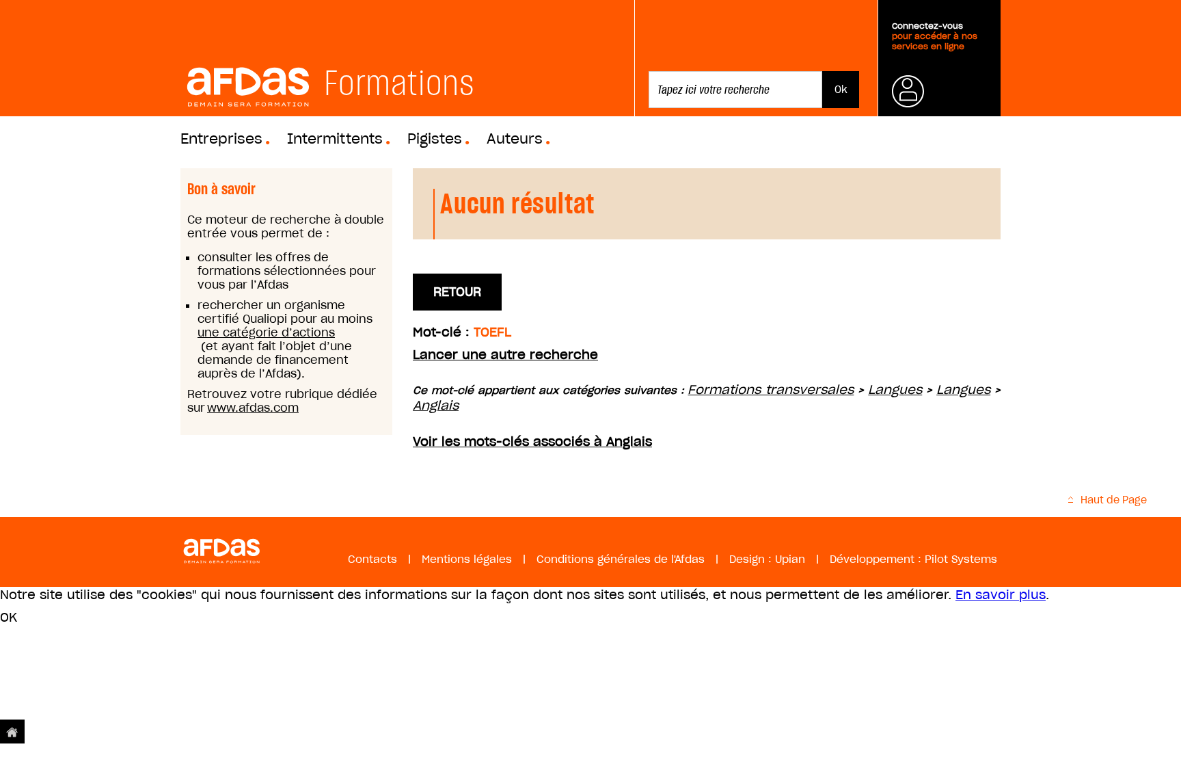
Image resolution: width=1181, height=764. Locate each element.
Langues (895, 389)
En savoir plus (1000, 595)
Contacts (372, 559)
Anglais (436, 405)
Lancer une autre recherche (505, 355)
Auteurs (515, 139)
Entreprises (221, 139)
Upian (790, 559)
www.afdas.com (253, 407)
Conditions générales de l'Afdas (621, 559)
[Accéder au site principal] (12, 731)
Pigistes (434, 139)
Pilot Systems (961, 559)
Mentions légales (467, 559)
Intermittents (335, 139)
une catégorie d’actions (266, 332)
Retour (457, 292)
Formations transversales (771, 389)
